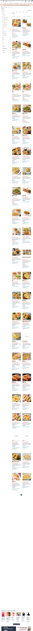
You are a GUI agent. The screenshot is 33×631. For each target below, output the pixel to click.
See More (3, 27)
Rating (3, 39)
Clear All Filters (30, 10)
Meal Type (3, 52)
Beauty (31, 3)
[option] (16, 5)
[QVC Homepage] (1, 7)
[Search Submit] (22, 1)
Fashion (28, 3)
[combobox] (15, 1)
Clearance (21, 3)
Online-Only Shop (16, 3)
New (7, 3)
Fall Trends (11, 3)
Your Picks (4, 3)
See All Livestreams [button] (16, 624)
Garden (25, 3)
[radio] (12, 49)
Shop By (3, 46)
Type (3, 37)
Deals (1, 3)
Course (3, 50)
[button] (1, 2)
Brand (3, 13)
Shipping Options (4, 48)
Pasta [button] (13, 13)
